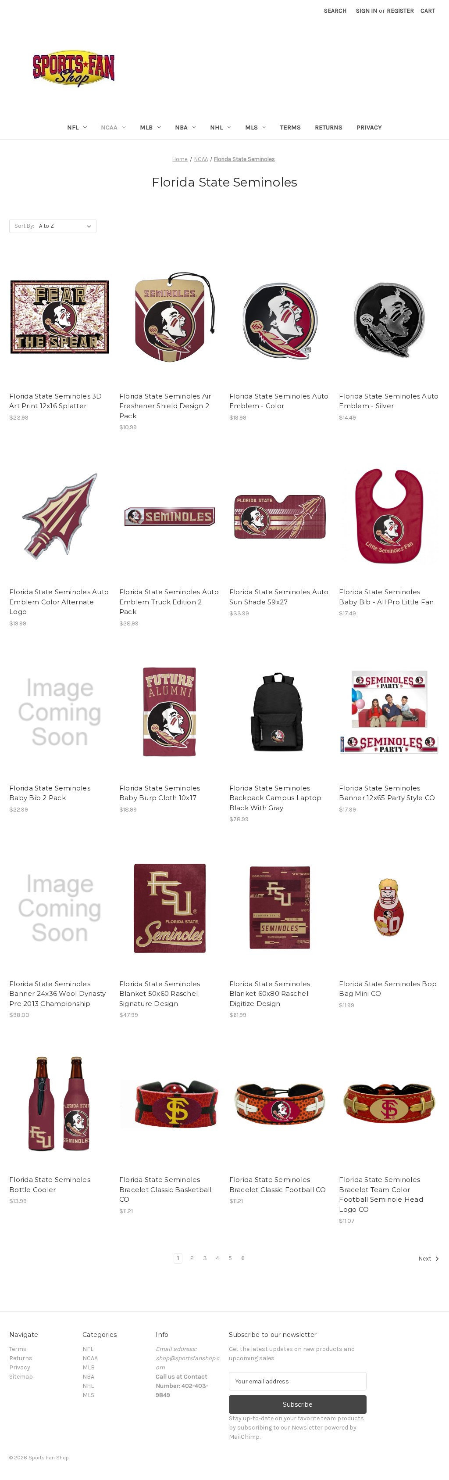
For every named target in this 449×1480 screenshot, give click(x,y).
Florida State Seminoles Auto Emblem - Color (279, 401)
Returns (328, 127)
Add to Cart (59, 328)
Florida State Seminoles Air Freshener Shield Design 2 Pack (165, 406)
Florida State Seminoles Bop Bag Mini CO (388, 989)
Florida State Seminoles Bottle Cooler (49, 1184)
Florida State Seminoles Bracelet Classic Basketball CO (165, 1189)
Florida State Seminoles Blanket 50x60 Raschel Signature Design (159, 994)
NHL (216, 127)
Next (425, 1259)
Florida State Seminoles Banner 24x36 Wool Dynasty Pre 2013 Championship (57, 994)
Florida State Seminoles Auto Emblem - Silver (388, 401)
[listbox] (67, 226)
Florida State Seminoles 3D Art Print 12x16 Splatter (55, 401)
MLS (251, 127)
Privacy (369, 127)
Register (400, 10)
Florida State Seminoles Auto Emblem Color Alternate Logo (59, 602)
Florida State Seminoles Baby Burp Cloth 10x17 (159, 793)
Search (335, 10)
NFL (72, 127)
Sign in (366, 10)
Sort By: (24, 226)
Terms (290, 127)
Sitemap (21, 1376)
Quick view (59, 312)
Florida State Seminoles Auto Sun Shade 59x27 (279, 597)
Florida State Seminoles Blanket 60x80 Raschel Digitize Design (269, 994)
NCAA (109, 127)
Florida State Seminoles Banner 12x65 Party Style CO (387, 793)
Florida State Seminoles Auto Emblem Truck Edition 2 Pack (169, 602)
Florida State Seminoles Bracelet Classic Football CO (277, 1184)
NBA (181, 127)
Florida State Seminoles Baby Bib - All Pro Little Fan (386, 597)
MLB (146, 127)
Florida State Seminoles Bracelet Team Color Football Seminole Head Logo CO (381, 1194)
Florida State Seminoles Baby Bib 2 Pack (49, 793)
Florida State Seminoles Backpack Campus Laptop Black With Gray (275, 798)
